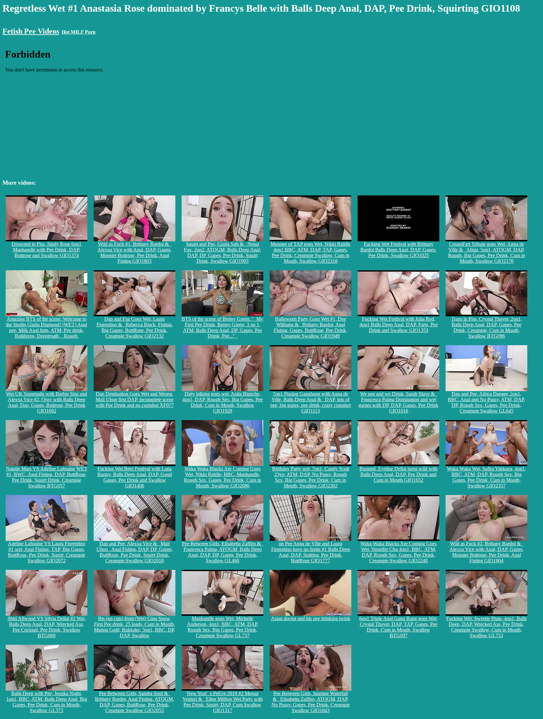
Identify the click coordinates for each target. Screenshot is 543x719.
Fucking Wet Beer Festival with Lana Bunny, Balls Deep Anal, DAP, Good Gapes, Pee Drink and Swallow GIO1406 (134, 477)
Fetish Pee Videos (31, 31)
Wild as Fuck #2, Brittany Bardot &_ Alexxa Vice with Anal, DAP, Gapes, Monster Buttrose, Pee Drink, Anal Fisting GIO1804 (486, 552)
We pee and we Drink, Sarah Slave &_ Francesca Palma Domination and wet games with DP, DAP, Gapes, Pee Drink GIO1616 (398, 402)
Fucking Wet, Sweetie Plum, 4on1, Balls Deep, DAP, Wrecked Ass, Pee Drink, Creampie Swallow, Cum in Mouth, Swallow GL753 (486, 627)
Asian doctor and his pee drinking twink (310, 618)
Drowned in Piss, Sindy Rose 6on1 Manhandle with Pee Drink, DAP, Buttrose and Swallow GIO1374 (46, 249)
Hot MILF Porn (79, 32)
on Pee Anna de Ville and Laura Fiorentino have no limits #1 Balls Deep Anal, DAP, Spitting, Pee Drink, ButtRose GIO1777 (310, 552)
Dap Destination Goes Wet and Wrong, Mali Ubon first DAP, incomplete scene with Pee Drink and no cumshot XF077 (135, 399)
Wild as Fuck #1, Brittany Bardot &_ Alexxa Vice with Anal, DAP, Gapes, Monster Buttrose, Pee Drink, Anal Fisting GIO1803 (134, 252)
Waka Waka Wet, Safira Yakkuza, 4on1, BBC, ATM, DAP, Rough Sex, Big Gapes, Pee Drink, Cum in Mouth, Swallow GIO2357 (486, 477)
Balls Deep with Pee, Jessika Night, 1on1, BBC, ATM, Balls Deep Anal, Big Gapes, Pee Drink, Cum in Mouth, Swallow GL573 (46, 702)
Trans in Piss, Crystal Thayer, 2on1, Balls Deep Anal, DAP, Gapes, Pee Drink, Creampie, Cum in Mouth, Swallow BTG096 (486, 327)
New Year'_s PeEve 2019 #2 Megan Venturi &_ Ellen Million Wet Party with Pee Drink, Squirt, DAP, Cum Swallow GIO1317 (223, 702)
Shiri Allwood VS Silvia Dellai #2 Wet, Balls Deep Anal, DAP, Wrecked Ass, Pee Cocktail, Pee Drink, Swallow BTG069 (47, 627)
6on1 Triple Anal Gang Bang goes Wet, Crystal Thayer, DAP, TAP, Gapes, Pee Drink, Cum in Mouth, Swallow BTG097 (398, 627)
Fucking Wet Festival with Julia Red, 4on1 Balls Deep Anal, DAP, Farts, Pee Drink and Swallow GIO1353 (398, 324)
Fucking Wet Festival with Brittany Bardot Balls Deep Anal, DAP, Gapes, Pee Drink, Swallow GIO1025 (398, 249)
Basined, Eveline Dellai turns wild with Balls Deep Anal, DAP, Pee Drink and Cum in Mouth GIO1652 (398, 474)
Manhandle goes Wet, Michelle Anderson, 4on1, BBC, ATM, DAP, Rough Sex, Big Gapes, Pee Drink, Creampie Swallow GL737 (222, 627)
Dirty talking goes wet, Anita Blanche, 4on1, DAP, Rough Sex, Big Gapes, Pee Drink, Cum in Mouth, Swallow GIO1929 (222, 402)
